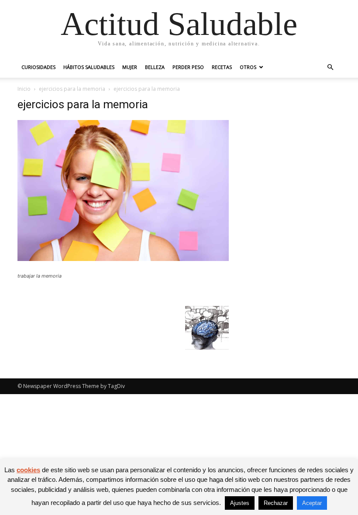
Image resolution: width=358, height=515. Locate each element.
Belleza (155, 67)
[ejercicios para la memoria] (123, 258)
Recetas (222, 67)
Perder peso (188, 67)
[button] (330, 67)
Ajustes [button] (239, 503)
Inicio (24, 89)
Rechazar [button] (276, 503)
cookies (28, 470)
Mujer (129, 67)
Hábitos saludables (88, 67)
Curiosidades (38, 67)
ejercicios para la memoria (72, 89)
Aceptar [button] (312, 503)
